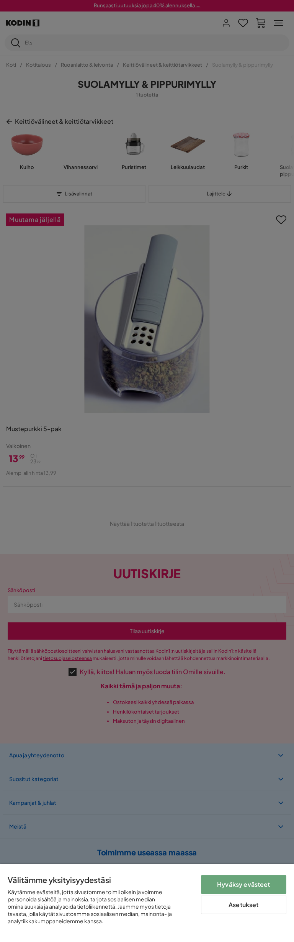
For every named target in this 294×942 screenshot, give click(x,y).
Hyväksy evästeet (243, 884)
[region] (147, 903)
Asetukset (243, 905)
